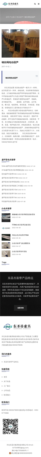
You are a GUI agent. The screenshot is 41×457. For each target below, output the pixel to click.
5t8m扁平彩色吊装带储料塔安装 (18, 166)
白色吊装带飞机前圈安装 (21, 243)
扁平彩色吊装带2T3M (13, 189)
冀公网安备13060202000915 (21, 453)
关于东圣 (7, 381)
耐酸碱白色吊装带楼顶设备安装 (23, 214)
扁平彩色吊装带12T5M (14, 178)
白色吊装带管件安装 (19, 251)
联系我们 (7, 395)
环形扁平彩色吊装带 (13, 201)
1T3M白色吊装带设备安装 (21, 225)
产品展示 (13, 17)
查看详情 (20, 308)
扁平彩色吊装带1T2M (13, 193)
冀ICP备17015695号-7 (20, 450)
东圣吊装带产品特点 (11, 362)
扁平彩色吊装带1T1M (14, 197)
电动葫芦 (20, 17)
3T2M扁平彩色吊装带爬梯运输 (17, 170)
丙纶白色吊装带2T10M (20, 235)
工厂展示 (7, 386)
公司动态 (7, 390)
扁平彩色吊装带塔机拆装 (15, 182)
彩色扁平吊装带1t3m (14, 174)
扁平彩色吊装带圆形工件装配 (17, 186)
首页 (7, 17)
